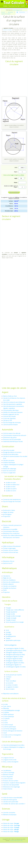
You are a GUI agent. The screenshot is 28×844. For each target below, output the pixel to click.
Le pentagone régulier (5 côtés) (15, 648)
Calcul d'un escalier (8, 450)
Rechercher (22, 12)
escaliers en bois (10, 487)
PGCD (5, 590)
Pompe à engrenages (9, 548)
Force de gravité (8, 776)
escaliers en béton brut (12, 484)
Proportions (6, 516)
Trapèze (8, 638)
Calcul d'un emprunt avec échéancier (14, 402)
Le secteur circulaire (12, 685)
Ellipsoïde (6, 708)
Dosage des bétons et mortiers (12, 452)
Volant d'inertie (7, 789)
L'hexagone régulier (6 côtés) (14, 652)
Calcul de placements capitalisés (12, 404)
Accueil (3, 12)
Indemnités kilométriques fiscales (13, 441)
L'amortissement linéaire (10, 424)
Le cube (5, 704)
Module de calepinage (9, 468)
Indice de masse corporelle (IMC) (12, 797)
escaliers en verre (11, 491)
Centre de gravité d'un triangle (15, 622)
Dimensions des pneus (10, 437)
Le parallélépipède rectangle (11, 710)
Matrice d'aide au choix (10, 396)
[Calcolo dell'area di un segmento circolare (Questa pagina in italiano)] (27, 4)
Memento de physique (9, 814)
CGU (21, 840)
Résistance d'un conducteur (11, 533)
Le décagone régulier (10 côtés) (15, 663)
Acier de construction (9, 471)
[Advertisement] (14, 81)
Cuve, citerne (7, 706)
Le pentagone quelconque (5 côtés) (16, 650)
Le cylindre (6, 718)
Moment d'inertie (8, 774)
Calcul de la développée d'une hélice (13, 745)
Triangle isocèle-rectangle (13, 616)
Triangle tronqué (11, 620)
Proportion (6, 592)
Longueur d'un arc (8, 758)
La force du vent (8, 779)
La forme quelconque (9, 727)
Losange (8, 632)
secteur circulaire (7, 30)
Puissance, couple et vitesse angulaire (14, 783)
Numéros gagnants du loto (11, 414)
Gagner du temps (8, 512)
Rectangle (8, 634)
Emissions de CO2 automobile (12, 439)
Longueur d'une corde (9, 760)
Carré (7, 630)
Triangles (8, 608)
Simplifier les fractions (9, 588)
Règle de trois (7, 578)
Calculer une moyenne (9, 586)
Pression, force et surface (10, 550)
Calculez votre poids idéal (10, 802)
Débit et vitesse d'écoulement (12, 546)
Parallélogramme (11, 636)
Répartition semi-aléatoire (11, 693)
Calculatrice (6, 576)
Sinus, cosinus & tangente (10, 762)
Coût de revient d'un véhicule (11, 433)
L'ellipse (8, 679)
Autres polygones (10, 645)
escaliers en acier (11, 482)
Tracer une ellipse (11, 681)
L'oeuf (5, 733)
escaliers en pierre (11, 489)
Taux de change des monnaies (12, 422)
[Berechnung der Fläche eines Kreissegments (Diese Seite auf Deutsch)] (27, 1)
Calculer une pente (8, 460)
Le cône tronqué (8, 725)
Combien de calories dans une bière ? (14, 804)
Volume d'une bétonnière (10, 454)
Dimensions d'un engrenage (11, 787)
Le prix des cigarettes (9, 418)
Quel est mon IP (7, 563)
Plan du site (17, 840)
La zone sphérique (8, 716)
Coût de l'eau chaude (9, 416)
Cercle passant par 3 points (14, 675)
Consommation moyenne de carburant (14, 435)
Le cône (5, 722)
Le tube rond (7, 737)
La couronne (9, 683)
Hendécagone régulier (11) (13, 665)
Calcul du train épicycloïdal (11, 785)
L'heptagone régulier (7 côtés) (14, 656)
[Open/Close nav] (2, 1)
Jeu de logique (7, 514)
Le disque (8, 677)
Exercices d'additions (9, 580)
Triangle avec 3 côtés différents (15, 610)
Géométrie (10, 12)
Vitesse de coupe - (11, 823)
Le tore (5, 720)
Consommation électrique (11, 410)
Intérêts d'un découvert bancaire (12, 412)
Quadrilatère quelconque (13, 640)
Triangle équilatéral (11, 612)
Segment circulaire (5, 14)
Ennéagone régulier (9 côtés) (14, 661)
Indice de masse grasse (10, 800)
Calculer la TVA (7, 420)
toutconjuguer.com (17, 10)
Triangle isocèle (10, 614)
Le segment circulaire (12, 687)
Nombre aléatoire (8, 584)
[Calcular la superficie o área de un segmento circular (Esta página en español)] (27, 2)
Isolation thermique (9, 462)
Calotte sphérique (8, 714)
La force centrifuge (8, 772)
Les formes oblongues (9, 729)
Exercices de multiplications (11, 582)
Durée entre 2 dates (9, 510)
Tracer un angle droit (9, 473)
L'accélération (7, 770)
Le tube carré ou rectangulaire (12, 735)
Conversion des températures (12, 499)
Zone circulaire (10, 689)
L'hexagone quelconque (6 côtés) (15, 654)
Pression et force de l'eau (10, 552)
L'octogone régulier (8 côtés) (14, 658)
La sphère (6, 712)
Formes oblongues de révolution (12, 731)
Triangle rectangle (11, 618)
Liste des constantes (9, 812)
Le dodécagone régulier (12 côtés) (16, 667)
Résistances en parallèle (10, 529)
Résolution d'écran (8, 561)
